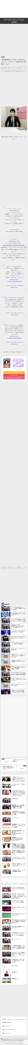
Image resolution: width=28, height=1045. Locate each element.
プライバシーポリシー (9, 1029)
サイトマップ (7, 1026)
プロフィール (7, 1033)
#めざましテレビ (14, 279)
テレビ (7, 1039)
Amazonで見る (14, 372)
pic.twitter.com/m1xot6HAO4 (14, 338)
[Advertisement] (14, 39)
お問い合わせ (7, 1022)
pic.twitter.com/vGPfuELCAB (14, 281)
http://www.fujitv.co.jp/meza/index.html (14, 245)
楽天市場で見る (14, 375)
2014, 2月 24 (19, 231)
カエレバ (21, 368)
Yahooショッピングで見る (14, 378)
